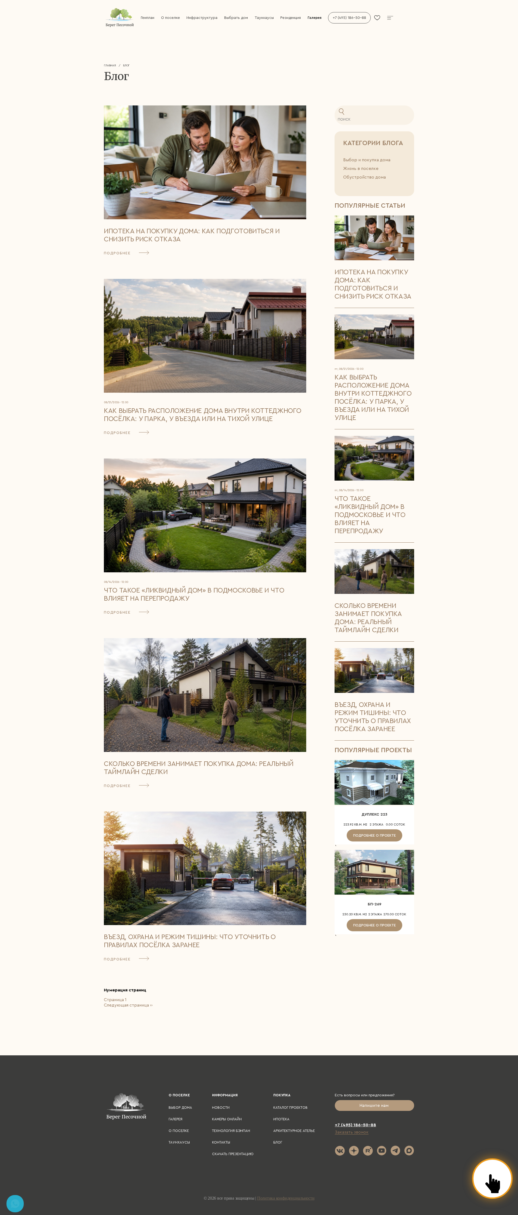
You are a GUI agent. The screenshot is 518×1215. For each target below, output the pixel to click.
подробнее (117, 253)
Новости (221, 1107)
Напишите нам (374, 1105)
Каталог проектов (290, 1107)
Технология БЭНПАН (231, 1130)
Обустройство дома (364, 177)
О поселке (170, 18)
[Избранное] (377, 18)
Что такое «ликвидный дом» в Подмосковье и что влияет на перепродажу (370, 515)
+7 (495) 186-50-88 (349, 18)
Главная (110, 65)
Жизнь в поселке (361, 168)
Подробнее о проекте (374, 835)
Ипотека (281, 1119)
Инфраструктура (201, 18)
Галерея (315, 17)
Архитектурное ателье (294, 1130)
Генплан (147, 18)
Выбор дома (180, 1107)
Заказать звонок (352, 1132)
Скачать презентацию (233, 1154)
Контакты (221, 1142)
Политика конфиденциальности (286, 1198)
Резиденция (290, 18)
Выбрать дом (236, 18)
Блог (277, 1142)
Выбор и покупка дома (366, 160)
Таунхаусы (264, 18)
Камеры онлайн (227, 1119)
